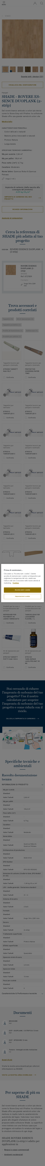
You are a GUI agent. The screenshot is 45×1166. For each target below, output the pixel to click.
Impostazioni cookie (22, 596)
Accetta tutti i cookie (22, 590)
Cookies (16, 583)
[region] (22, 583)
